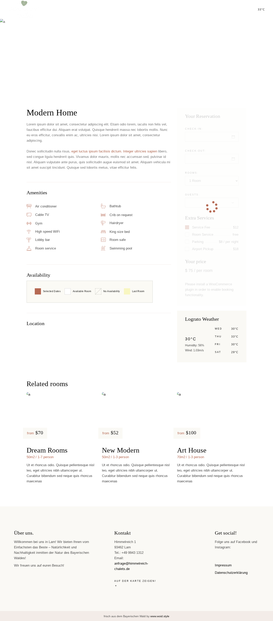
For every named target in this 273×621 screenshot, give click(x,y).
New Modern (120, 450)
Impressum (223, 565)
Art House (191, 450)
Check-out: (195, 150)
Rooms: (191, 172)
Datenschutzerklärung (231, 573)
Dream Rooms (47, 450)
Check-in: (194, 128)
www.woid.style (159, 616)
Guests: (192, 194)
